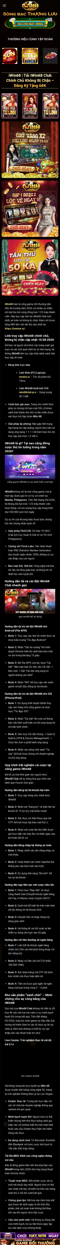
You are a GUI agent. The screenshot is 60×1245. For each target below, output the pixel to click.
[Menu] (4, 5)
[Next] (58, 106)
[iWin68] (30, 5)
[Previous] (2, 106)
